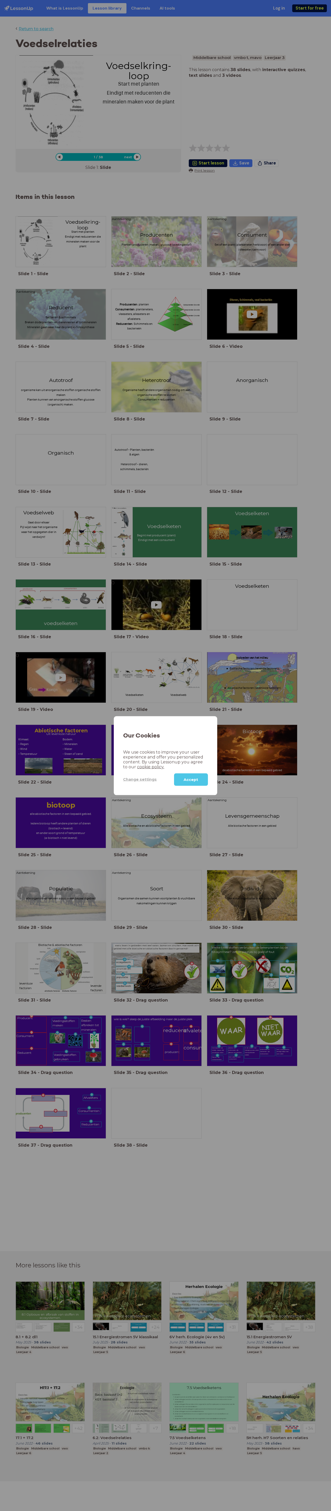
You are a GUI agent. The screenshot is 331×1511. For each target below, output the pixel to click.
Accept (191, 779)
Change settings (140, 779)
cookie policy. (150, 766)
